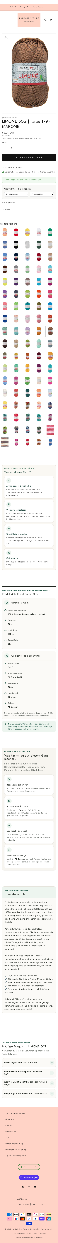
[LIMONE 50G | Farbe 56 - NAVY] (16, 257)
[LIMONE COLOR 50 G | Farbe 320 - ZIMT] (39, 442)
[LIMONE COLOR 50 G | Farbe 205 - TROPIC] (27, 405)
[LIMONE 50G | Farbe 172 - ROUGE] (39, 319)
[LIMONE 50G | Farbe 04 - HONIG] (27, 232)
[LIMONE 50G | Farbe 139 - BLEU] (50, 393)
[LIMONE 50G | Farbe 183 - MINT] (39, 344)
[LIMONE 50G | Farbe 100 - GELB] (5, 405)
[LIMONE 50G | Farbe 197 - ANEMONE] (16, 381)
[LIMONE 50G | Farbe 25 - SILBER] (27, 245)
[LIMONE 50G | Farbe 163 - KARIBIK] (50, 306)
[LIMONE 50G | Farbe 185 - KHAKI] (5, 356)
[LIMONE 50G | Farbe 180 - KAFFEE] (5, 344)
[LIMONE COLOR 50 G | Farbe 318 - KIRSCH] (27, 442)
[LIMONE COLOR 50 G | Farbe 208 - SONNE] (39, 405)
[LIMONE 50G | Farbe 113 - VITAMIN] (5, 282)
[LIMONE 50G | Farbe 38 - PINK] (50, 381)
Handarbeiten (17, 1229)
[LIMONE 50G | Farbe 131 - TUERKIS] (39, 282)
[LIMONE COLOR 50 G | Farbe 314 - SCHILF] (39, 430)
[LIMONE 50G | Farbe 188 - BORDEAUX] (39, 356)
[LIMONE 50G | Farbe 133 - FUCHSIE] (50, 282)
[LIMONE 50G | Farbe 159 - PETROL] (27, 306)
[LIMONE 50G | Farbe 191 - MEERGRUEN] (16, 368)
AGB (7, 1137)
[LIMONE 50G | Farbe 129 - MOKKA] (27, 282)
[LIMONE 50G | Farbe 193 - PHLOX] (39, 368)
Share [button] (7, 209)
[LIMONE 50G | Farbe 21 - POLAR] (5, 245)
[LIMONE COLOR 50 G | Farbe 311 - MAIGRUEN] (5, 430)
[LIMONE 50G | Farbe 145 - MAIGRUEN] (27, 294)
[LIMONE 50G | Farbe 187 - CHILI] (27, 356)
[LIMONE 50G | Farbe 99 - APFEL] (27, 269)
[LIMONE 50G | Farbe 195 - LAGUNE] (50, 368)
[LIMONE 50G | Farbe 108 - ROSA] (39, 269)
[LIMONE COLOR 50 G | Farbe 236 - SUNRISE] (16, 418)
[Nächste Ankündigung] (53, 7)
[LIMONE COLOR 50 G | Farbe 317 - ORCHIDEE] (16, 442)
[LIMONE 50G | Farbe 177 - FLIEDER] (27, 331)
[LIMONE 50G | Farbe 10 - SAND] (39, 381)
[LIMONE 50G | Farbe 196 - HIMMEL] (5, 381)
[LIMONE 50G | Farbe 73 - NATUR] (5, 393)
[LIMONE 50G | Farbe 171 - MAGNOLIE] (27, 319)
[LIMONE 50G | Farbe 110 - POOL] (50, 269)
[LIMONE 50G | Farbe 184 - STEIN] (50, 344)
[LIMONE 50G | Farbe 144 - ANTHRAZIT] (16, 294)
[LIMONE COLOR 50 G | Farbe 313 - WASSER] (27, 430)
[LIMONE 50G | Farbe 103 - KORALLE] (16, 393)
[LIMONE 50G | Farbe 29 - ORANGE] (39, 393)
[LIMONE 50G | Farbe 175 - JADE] (5, 331)
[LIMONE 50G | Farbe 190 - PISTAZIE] (5, 368)
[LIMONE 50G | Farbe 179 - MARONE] (50, 331)
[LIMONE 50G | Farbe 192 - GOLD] (27, 368)
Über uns (9, 1119)
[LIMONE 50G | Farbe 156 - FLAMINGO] (5, 306)
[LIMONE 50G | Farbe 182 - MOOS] (27, 344)
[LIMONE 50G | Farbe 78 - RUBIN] (39, 257)
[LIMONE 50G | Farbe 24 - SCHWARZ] (16, 245)
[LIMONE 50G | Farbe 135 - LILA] (5, 294)
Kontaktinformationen (24, 1237)
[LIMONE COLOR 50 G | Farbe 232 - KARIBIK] (5, 418)
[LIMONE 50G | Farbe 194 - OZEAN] (27, 393)
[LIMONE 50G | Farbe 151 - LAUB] (27, 381)
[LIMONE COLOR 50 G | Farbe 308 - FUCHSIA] (50, 418)
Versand (15, 138)
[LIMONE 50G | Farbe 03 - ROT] (16, 232)
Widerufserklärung (14, 1143)
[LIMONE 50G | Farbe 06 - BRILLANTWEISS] (39, 232)
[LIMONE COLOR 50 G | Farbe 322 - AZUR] (50, 442)
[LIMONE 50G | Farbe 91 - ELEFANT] (16, 269)
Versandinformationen (15, 1113)
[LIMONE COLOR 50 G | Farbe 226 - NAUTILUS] (50, 405)
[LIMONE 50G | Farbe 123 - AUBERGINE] (16, 282)
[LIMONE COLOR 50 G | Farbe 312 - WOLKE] (16, 430)
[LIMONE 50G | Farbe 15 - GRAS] (50, 232)
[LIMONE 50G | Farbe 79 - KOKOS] (50, 257)
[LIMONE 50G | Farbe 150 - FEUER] (39, 294)
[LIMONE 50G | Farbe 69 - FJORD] (27, 257)
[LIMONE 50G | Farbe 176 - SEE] (16, 331)
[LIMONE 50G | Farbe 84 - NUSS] (5, 269)
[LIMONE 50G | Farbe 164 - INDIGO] (5, 319)
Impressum (10, 1131)
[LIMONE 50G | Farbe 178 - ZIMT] (39, 331)
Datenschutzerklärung (16, 1149)
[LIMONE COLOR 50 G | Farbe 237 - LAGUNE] (27, 418)
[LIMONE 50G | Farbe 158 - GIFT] (16, 306)
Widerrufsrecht (47, 1229)
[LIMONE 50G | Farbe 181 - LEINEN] (16, 344)
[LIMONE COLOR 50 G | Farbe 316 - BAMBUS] (5, 442)
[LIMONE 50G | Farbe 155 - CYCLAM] (50, 294)
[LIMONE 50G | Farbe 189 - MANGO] (50, 356)
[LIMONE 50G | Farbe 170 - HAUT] (16, 319)
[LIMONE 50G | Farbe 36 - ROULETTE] (39, 245)
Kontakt (9, 1125)
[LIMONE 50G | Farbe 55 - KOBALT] (5, 257)
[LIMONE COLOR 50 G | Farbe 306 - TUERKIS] (39, 418)
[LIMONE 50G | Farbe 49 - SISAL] (50, 245)
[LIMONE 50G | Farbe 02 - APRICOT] (5, 232)
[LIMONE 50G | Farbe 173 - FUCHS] (50, 319)
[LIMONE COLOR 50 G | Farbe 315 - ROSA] (50, 430)
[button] (5, 20)
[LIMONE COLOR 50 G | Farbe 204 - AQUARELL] (16, 405)
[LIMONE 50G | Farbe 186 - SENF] (16, 356)
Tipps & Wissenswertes (16, 1156)
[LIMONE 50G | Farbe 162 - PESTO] (39, 306)
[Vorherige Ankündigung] (5, 7)
